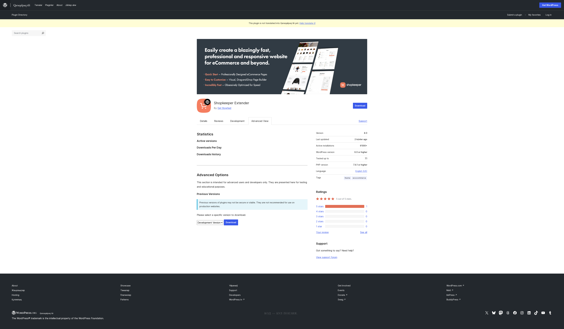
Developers (235, 295)
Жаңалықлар (18, 290)
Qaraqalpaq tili (46, 313)
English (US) (361, 171)
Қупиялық (17, 299)
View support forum (326, 257)
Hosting (15, 295)
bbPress (451, 295)
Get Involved (344, 285)
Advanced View (259, 121)
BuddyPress (453, 299)
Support (363, 121)
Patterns (124, 299)
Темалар (124, 290)
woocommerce (359, 178)
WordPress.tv (237, 299)
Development (237, 121)
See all (363, 232)
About (15, 285)
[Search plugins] (43, 33)
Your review (322, 232)
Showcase (125, 285)
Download (360, 105)
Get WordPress (550, 5)
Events (341, 290)
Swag (342, 299)
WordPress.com (455, 285)
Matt (449, 290)
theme (347, 178)
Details (203, 121)
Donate (343, 295)
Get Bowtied (224, 108)
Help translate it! (307, 23)
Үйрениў (233, 285)
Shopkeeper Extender (231, 103)
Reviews (218, 121)
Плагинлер (125, 295)
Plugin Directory (19, 15)
